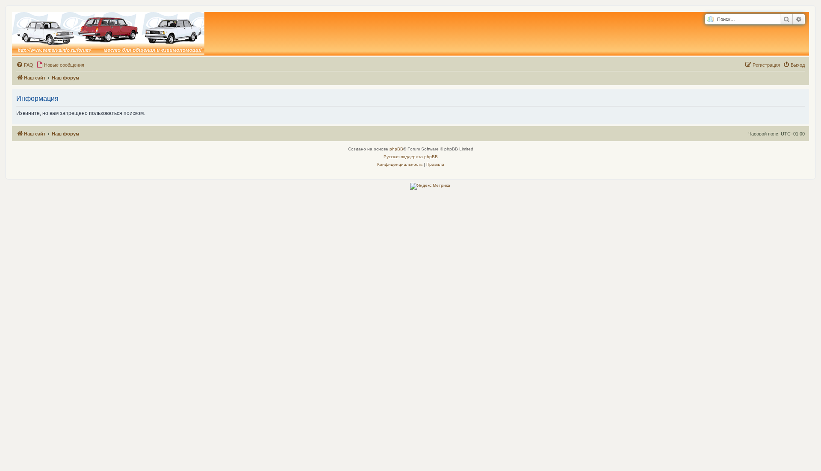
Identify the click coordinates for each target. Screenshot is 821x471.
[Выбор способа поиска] (710, 19)
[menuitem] (24, 65)
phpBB (396, 149)
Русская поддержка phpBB (411, 156)
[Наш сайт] (108, 34)
